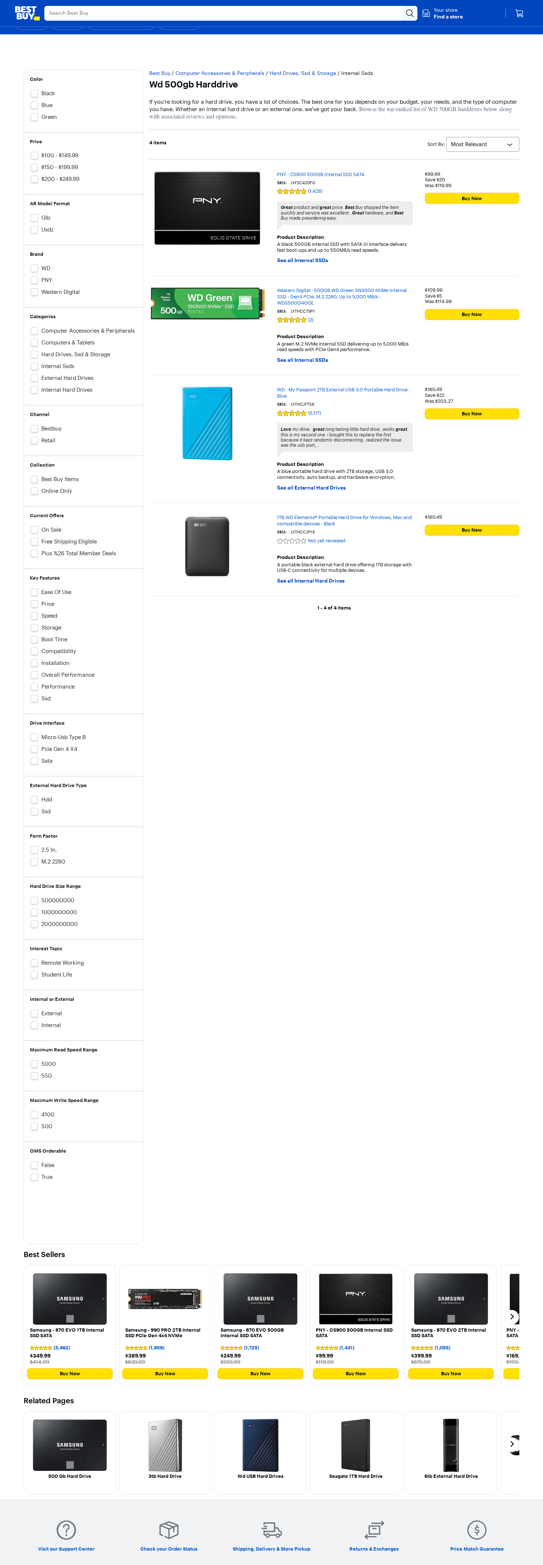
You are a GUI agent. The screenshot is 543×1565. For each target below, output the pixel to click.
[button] (442, 13)
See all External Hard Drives (311, 488)
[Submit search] (410, 13)
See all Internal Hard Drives (311, 581)
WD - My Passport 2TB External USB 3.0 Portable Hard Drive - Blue (343, 393)
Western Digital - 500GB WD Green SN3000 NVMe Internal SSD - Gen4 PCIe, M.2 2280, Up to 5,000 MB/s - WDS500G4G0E (342, 296)
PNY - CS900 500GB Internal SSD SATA (321, 174)
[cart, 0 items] (519, 13)
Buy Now (472, 198)
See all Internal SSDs (302, 260)
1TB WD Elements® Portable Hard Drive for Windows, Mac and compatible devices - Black (344, 520)
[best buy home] (27, 13)
